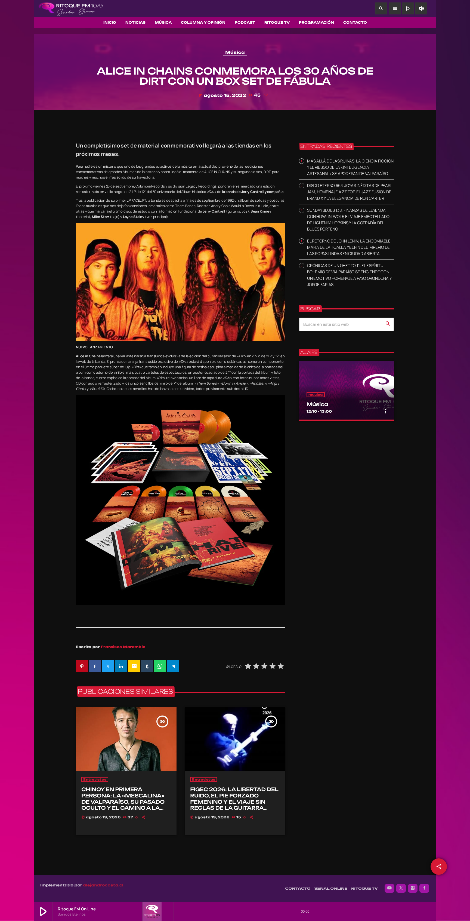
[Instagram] (413, 888)
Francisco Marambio (123, 647)
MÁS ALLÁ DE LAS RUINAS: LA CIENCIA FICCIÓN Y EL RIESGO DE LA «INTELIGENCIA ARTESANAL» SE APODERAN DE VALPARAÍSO (350, 167)
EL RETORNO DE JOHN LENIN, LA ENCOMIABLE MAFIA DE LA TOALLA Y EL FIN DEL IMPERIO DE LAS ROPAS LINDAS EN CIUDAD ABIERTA (349, 247)
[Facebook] (424, 888)
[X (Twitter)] (401, 888)
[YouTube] (389, 888)
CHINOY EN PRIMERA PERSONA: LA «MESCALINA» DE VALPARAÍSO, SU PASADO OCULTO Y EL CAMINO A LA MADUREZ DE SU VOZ (123, 802)
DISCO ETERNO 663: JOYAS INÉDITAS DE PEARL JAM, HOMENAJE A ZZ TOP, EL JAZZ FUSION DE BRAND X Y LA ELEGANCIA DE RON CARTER (349, 192)
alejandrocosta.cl (103, 885)
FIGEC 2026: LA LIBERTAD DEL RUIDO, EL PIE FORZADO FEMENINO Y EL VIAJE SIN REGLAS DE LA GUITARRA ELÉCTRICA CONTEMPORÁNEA (234, 805)
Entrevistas (94, 779)
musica (315, 395)
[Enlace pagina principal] (71, 8)
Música (235, 52)
